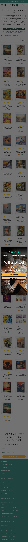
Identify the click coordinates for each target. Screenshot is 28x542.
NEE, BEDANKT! (14, 278)
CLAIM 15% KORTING (14, 274)
